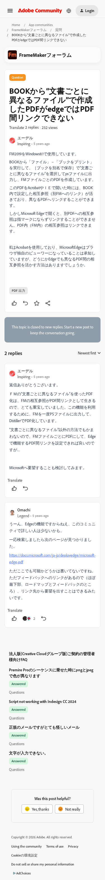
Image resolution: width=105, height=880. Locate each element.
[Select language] (68, 10)
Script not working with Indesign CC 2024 (42, 701)
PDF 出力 (18, 290)
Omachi (23, 509)
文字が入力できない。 (28, 752)
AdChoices (23, 873)
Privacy (73, 846)
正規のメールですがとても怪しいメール (44, 727)
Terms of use (55, 846)
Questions (16, 692)
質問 (58, 30)
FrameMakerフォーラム (29, 30)
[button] (10, 12)
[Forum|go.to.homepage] (40, 10)
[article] (52, 430)
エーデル (25, 137)
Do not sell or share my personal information (42, 864)
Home (16, 25)
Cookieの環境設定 (24, 855)
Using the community (26, 846)
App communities (41, 25)
